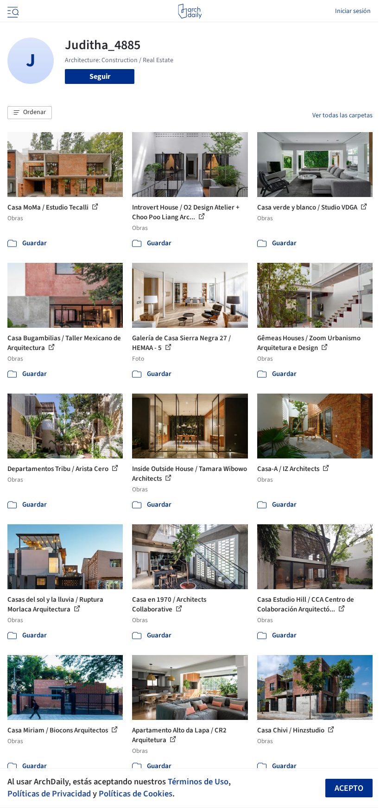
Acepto (349, 788)
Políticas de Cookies (135, 794)
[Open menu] (12, 11)
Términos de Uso (198, 782)
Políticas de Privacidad (49, 794)
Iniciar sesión (353, 11)
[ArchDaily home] (190, 11)
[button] (29, 112)
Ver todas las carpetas (342, 115)
